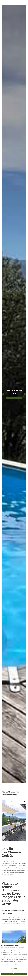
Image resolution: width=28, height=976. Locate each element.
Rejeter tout (14, 971)
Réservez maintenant (14, 398)
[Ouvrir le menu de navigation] (3, 2)
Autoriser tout (14, 974)
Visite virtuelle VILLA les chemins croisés (12, 842)
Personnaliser (14, 968)
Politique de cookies (19, 965)
